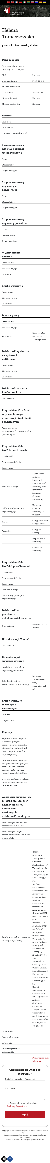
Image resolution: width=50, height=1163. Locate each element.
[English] (12, 2)
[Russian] (36, 2)
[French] (16, 2)
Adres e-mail (30, 1079)
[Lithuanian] (28, 2)
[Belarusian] (8, 2)
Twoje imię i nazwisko (13, 1079)
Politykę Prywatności (17, 1106)
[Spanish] (40, 2)
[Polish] (32, 2)
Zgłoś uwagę (10, 1088)
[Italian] (24, 2)
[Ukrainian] (44, 2)
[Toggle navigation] (42, 11)
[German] (20, 2)
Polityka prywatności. (13, 1139)
